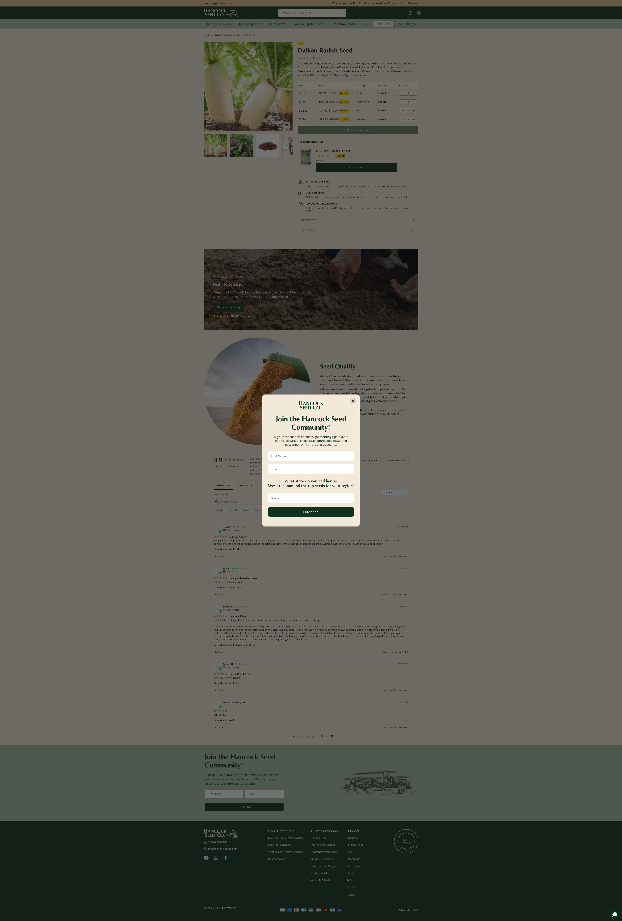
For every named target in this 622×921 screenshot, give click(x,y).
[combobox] (310, 498)
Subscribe (311, 512)
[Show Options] (350, 498)
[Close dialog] (353, 401)
